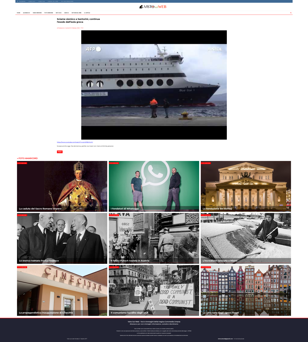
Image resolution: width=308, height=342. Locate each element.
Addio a (66, 12)
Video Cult (32, 1)
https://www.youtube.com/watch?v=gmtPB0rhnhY (75, 142)
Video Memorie (37, 12)
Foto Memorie (48, 12)
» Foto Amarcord (27, 158)
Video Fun (41, 1)
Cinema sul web (53, 1)
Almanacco (26, 12)
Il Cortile (87, 12)
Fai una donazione (67, 1)
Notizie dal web (76, 12)
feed (60, 152)
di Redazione (60, 28)
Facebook (22, 1)
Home (18, 12)
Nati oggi (58, 12)
